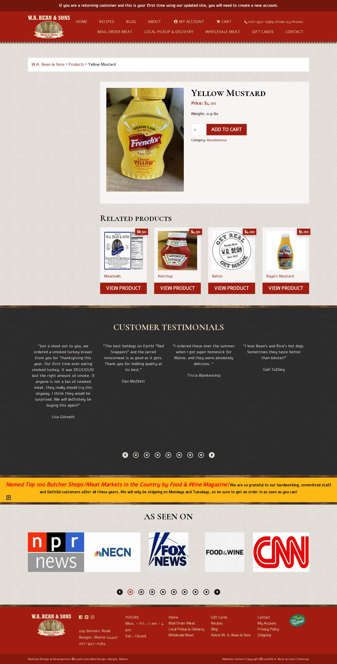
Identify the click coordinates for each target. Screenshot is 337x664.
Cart (226, 21)
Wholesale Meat (223, 31)
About (154, 21)
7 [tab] (201, 455)
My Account (191, 21)
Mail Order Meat (114, 31)
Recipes (106, 21)
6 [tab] (190, 455)
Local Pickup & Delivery (169, 31)
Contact (294, 31)
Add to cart (226, 129)
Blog (131, 21)
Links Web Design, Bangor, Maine (105, 659)
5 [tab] (179, 455)
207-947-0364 (275, 21)
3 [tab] (158, 455)
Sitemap (303, 659)
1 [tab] (136, 455)
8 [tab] (206, 592)
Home (81, 21)
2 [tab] (147, 455)
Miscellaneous (217, 140)
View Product (123, 288)
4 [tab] (168, 455)
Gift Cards (263, 31)
